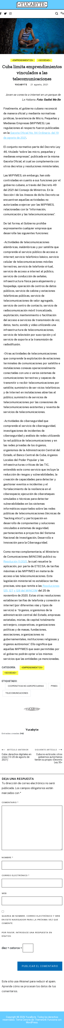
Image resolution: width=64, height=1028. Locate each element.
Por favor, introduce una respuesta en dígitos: (27, 934)
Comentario (10, 802)
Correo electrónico (15, 875)
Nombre (7, 857)
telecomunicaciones (16, 693)
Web (4, 893)
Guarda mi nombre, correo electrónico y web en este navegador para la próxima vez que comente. (31, 919)
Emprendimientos (22, 60)
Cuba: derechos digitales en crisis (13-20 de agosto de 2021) (16, 755)
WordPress (32, 1022)
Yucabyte (21, 84)
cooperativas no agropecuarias (26, 686)
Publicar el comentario (40, 966)
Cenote (27, 1019)
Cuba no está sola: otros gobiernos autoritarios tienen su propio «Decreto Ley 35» (48, 756)
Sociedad (44, 60)
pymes (54, 686)
